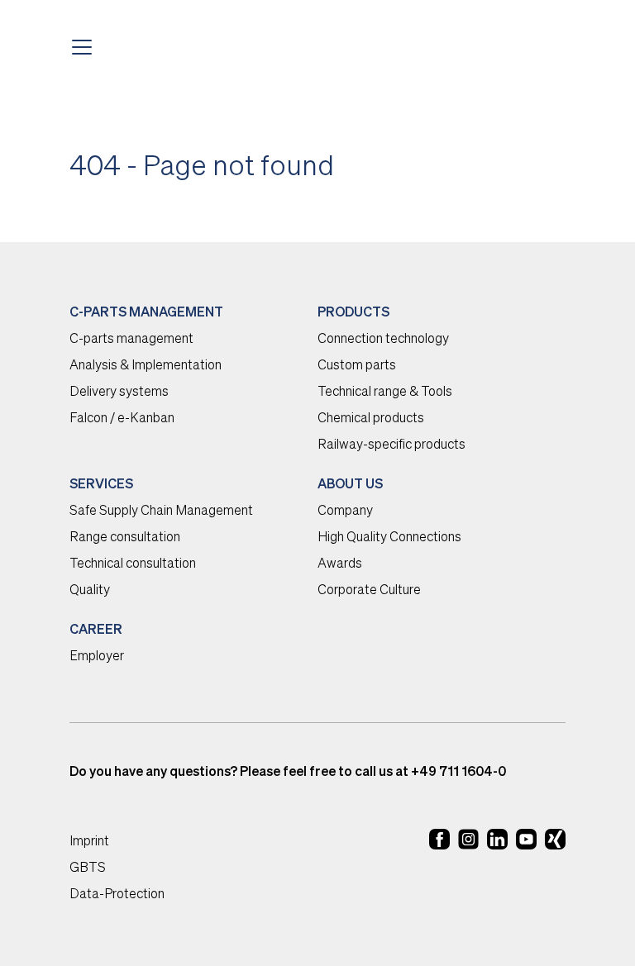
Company (345, 511)
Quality (89, 590)
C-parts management (131, 339)
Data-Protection (117, 895)
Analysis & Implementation (145, 366)
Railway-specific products (392, 445)
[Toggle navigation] (86, 46)
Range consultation (124, 538)
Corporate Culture (369, 590)
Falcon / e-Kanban (121, 419)
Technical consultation (132, 564)
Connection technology (383, 339)
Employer (96, 657)
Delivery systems (119, 392)
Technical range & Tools (385, 392)
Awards (340, 564)
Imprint (89, 842)
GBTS (87, 868)
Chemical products (371, 419)
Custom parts (357, 366)
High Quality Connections (389, 538)
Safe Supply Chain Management (161, 511)
